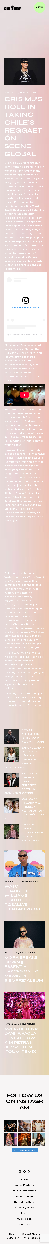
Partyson (15, 581)
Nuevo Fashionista (24, 1190)
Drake (17, 210)
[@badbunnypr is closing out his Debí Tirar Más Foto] (38, 1126)
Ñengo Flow (12, 202)
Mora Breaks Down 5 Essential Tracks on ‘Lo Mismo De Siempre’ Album (23, 969)
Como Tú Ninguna (26, 421)
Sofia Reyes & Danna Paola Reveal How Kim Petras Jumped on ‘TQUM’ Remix (21, 1040)
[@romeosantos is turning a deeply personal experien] (24, 1139)
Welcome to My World (19, 577)
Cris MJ (9, 162)
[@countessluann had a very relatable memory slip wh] (38, 1139)
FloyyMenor (12, 356)
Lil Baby (33, 210)
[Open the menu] (39, 7)
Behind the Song (24, 1201)
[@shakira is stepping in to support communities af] (10, 1139)
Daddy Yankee (14, 198)
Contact (24, 1224)
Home (24, 1179)
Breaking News (24, 1207)
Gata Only (12, 360)
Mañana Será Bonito (27, 489)
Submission (24, 1218)
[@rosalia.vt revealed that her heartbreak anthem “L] (10, 1126)
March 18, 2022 (12, 881)
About (24, 1213)
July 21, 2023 (11, 1024)
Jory (28, 198)
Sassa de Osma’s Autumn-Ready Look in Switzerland (33, 832)
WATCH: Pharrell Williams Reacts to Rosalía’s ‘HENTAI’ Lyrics (22, 897)
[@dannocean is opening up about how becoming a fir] (24, 1126)
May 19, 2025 (11, 952)
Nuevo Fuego (24, 1196)
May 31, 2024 (11, 93)
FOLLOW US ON (24, 1098)
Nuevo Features (28, 93)
